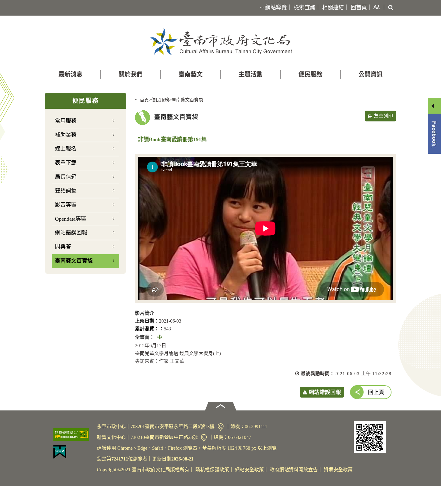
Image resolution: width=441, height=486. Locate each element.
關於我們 (130, 74)
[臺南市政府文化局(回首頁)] (220, 41)
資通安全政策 (338, 469)
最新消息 (70, 74)
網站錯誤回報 (71, 233)
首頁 (144, 99)
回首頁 (359, 7)
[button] (375, 7)
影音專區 (65, 205)
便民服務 (310, 74)
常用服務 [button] (65, 121)
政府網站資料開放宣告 (294, 469)
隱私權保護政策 (212, 469)
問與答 (63, 247)
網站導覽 (276, 7)
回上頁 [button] (376, 392)
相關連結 (333, 7)
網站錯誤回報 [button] (325, 392)
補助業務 (65, 135)
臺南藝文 (190, 74)
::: (262, 7)
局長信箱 (65, 177)
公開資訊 (370, 74)
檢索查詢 (304, 7)
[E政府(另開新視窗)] (72, 452)
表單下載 (65, 163)
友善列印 (383, 115)
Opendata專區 (70, 219)
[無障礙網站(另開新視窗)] (72, 434)
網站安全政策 (249, 469)
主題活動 (250, 74)
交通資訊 (221, 427)
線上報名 (65, 149)
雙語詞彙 (65, 191)
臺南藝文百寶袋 (74, 261)
